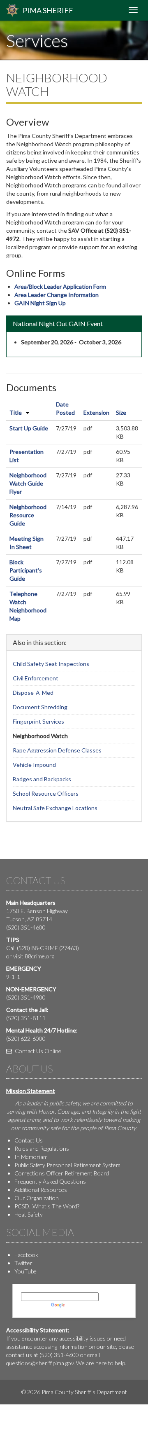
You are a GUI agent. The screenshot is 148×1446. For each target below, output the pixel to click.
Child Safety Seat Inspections (51, 663)
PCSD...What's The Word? (46, 1206)
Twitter (23, 1262)
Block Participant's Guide (25, 570)
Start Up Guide (28, 428)
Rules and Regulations (41, 1148)
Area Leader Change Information (56, 294)
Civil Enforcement (35, 678)
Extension (96, 412)
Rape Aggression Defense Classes (57, 750)
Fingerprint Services (38, 721)
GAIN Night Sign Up (40, 302)
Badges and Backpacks (42, 779)
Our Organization (36, 1197)
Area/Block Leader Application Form (60, 286)
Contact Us (28, 1140)
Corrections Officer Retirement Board (61, 1173)
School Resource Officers (46, 793)
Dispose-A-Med (33, 692)
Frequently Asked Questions (50, 1181)
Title (15, 412)
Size (121, 412)
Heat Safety (28, 1214)
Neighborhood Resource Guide (27, 515)
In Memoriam (31, 1156)
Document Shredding (40, 706)
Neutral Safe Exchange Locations (55, 807)
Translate (78, 1304)
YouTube (25, 1271)
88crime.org (39, 956)
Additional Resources (40, 1189)
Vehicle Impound (34, 764)
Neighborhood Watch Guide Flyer (27, 483)
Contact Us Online (37, 1050)
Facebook (26, 1254)
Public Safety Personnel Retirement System (67, 1164)
